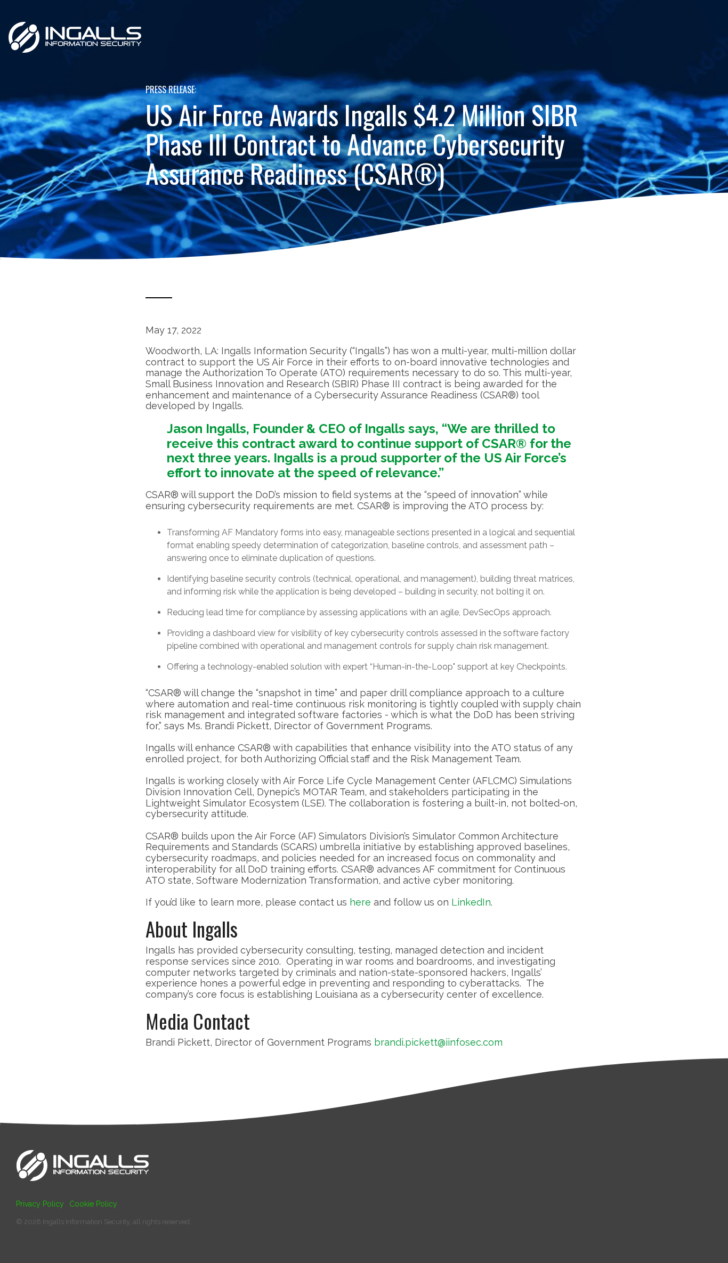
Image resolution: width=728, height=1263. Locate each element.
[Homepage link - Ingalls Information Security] (82, 1186)
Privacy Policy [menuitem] (40, 1204)
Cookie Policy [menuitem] (93, 1204)
